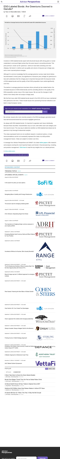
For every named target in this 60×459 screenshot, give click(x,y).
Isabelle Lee (8, 390)
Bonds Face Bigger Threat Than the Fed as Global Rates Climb (23, 379)
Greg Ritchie (8, 385)
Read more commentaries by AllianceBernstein (16, 155)
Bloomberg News (14, 376)
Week (47, 368)
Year (54, 368)
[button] (7, 16)
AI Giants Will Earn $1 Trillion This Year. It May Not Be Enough (23, 393)
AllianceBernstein (15, 12)
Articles (8, 372)
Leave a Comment (49, 16)
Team (7, 12)
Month (50, 368)
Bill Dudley (8, 376)
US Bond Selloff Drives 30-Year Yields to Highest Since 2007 (22, 384)
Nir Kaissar (8, 394)
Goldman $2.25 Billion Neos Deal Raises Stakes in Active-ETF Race (25, 388)
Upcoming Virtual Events (14, 174)
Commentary (17, 372)
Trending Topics (11, 171)
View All (19, 171)
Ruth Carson (8, 381)
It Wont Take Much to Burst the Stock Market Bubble (20, 375)
